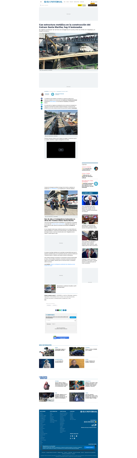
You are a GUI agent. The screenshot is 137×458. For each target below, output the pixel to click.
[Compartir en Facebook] (41, 98)
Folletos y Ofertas (63, 414)
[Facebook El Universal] (72, 436)
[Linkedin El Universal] (74, 438)
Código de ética (60, 452)
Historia (82, 452)
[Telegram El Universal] (70, 436)
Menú (41, 443)
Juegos (61, 427)
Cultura (41, 436)
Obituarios (62, 418)
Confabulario (42, 437)
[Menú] (41, 2)
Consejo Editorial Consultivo (51, 452)
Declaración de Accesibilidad (90, 452)
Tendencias (42, 438)
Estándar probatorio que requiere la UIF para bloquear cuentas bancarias (87, 185)
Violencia (65, 452)
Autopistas (52, 419)
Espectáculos (42, 434)
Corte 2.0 (41, 414)
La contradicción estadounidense (87, 169)
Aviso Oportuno (63, 415)
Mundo (41, 423)
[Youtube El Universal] (76, 436)
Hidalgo (71, 416)
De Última (52, 416)
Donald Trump (42, 424)
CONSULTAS (82, 1)
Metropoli (42, 425)
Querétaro (72, 418)
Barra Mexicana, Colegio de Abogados (87, 181)
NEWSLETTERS (76, 1)
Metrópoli (46, 91)
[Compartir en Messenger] (41, 104)
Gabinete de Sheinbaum (42, 421)
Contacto (73, 453)
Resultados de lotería (63, 432)
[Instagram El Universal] (70, 438)
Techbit (41, 442)
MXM (64, 1)
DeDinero (62, 424)
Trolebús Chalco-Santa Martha (58, 223)
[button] (92, 5)
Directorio (43, 452)
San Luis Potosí (73, 419)
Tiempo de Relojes (53, 420)
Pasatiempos (62, 428)
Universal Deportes (43, 433)
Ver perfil (47, 94)
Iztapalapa (49, 305)
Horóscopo (62, 429)
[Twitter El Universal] (74, 436)
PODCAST (71, 1)
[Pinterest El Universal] (72, 438)
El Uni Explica (42, 419)
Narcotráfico (42, 428)
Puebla (71, 415)
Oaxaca (71, 414)
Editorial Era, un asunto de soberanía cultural (87, 176)
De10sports (62, 423)
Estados (41, 427)
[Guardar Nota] (41, 108)
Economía (42, 432)
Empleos (61, 416)
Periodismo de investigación (42, 417)
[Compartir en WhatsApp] (41, 102)
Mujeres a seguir (43, 415)
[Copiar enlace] (41, 106)
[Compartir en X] (41, 100)
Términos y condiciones (66, 453)
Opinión (84, 164)
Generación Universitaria (62, 420)
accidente (54, 305)
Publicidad (70, 452)
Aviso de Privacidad (76, 452)
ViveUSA (61, 425)
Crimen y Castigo (86, 173)
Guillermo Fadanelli (86, 167)
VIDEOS (67, 1)
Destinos (51, 418)
